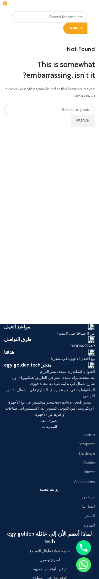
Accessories (84, 481)
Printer (89, 471)
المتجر (90, 515)
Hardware (87, 453)
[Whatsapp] (83, 564)
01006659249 (82, 345)
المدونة (89, 525)
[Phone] (83, 547)
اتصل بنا (88, 506)
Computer (86, 443)
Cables (89, 462)
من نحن (88, 496)
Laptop (89, 434)
